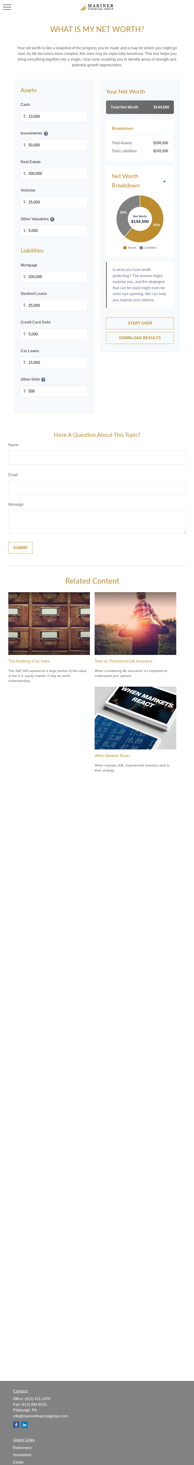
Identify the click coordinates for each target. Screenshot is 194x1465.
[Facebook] (16, 1424)
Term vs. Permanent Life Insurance (124, 661)
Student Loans (34, 294)
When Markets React (112, 756)
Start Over (140, 323)
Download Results (140, 338)
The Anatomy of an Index (29, 661)
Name (13, 445)
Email (13, 475)
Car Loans (30, 351)
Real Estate (31, 162)
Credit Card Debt (35, 322)
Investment (22, 1455)
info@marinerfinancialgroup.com (40, 1416)
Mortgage (29, 265)
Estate (18, 1462)
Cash (25, 105)
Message (16, 504)
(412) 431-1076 (37, 1399)
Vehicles (28, 190)
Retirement (22, 1448)
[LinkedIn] (24, 1424)
